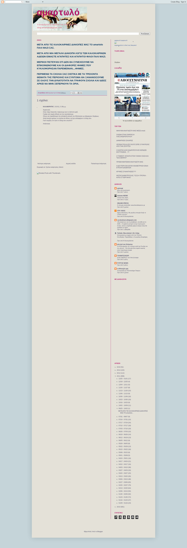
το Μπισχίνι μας (122, 269)
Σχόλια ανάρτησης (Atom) (54, 167)
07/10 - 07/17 (123, 425)
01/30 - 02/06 (123, 494)
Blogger (100, 531)
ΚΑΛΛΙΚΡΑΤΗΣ (48, 107)
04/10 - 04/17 (123, 464)
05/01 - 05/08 (123, 455)
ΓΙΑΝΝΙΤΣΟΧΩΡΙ (123, 256)
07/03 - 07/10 (123, 429)
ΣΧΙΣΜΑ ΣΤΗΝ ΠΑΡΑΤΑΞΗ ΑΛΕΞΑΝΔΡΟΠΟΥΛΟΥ (125, 135)
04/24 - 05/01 (123, 458)
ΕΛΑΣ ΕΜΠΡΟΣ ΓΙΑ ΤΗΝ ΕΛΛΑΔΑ (127, 257)
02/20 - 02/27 (123, 485)
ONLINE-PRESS (123, 203)
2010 (119, 507)
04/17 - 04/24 (123, 461)
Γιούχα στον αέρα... (123, 197)
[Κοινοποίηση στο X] (76, 93)
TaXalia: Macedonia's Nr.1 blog (128, 233)
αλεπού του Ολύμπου (125, 244)
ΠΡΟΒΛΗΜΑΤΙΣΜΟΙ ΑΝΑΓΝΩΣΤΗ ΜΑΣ (129, 162)
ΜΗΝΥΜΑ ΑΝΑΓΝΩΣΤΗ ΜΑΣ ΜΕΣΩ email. (131, 131)
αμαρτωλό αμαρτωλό (120, 40)
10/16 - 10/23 (123, 402)
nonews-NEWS (122, 196)
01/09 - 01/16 (123, 503)
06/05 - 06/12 (123, 440)
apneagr (120, 188)
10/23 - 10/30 (123, 399)
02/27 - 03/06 (123, 482)
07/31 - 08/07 (123, 417)
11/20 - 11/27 (123, 387)
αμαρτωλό (58, 13)
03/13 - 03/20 (123, 476)
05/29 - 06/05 (123, 443)
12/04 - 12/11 (123, 385)
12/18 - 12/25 (123, 381)
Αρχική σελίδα (71, 163)
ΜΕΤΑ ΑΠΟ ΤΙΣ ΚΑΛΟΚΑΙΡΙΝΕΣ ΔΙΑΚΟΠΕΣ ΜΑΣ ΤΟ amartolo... (133, 412)
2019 (119, 367)
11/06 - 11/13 (123, 393)
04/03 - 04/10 (123, 467)
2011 (119, 376)
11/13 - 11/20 (123, 391)
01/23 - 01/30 (123, 497)
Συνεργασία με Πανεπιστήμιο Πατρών (128, 270)
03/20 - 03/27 (123, 473)
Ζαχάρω (117, 62)
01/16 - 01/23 (123, 500)
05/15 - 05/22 (123, 449)
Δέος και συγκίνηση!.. (123, 190)
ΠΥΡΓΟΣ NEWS (122, 263)
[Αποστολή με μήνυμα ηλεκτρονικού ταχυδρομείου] (71, 93)
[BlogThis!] (74, 93)
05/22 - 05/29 (123, 446)
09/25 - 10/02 (123, 408)
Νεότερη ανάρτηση (44, 163)
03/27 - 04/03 (123, 470)
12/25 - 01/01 (123, 379)
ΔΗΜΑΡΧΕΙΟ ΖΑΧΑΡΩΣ (124, 140)
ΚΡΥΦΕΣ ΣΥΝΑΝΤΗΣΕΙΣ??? (126, 172)
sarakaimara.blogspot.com (127, 220)
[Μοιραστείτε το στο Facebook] (78, 93)
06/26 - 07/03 (123, 431)
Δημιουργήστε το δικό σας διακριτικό (125, 45)
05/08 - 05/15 (123, 452)
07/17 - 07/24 (123, 423)
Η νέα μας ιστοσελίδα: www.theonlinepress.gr (131, 205)
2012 (119, 373)
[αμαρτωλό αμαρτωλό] (115, 43)
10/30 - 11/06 (123, 396)
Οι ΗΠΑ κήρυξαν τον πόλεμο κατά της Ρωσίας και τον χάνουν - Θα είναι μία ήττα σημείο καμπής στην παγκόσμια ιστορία (132, 248)
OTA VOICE (121, 211)
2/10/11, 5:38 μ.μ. (60, 107)
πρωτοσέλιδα (129, 120)
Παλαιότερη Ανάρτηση (98, 163)
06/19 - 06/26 (123, 434)
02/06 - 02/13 (123, 491)
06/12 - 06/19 (123, 437)
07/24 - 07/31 (123, 419)
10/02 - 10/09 (123, 405)
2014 (119, 370)
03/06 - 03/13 (123, 479)
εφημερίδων (138, 120)
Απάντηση (46, 124)
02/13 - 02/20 (123, 488)
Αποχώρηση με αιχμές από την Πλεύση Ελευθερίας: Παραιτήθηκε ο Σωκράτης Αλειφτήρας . (132, 237)
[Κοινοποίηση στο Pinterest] (81, 93)
